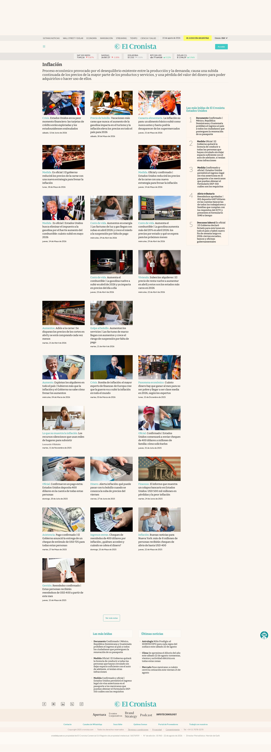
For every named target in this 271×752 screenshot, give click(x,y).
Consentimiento (173, 729)
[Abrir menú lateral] (44, 46)
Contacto (68, 724)
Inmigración (106, 38)
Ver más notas (111, 618)
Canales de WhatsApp (92, 724)
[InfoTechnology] (166, 715)
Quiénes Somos (140, 724)
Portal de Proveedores (168, 724)
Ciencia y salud (148, 38)
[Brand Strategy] (131, 715)
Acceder (221, 47)
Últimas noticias (51, 38)
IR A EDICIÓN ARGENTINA (197, 38)
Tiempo (133, 38)
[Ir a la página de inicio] (135, 46)
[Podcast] (146, 715)
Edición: (220, 38)
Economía (92, 38)
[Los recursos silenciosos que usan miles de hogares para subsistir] (63, 418)
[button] (264, 635)
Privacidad (157, 729)
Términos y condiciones (138, 729)
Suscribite (117, 724)
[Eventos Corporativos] (115, 715)
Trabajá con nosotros (198, 724)
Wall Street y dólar (73, 38)
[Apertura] (99, 715)
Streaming (121, 38)
